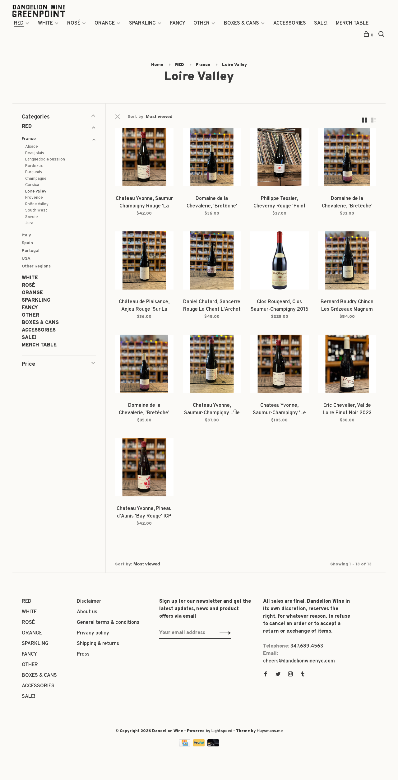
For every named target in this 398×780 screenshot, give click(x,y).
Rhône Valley (37, 204)
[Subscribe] (223, 633)
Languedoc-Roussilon (45, 159)
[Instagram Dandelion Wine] (290, 675)
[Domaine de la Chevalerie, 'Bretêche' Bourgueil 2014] (212, 158)
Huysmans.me (270, 731)
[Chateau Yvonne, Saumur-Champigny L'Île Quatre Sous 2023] (212, 365)
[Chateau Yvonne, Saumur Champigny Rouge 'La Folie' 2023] (144, 158)
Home (157, 64)
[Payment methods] (185, 745)
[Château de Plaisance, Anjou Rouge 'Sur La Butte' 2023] (144, 261)
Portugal (30, 250)
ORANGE (105, 23)
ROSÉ (73, 23)
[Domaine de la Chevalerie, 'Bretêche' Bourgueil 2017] (347, 158)
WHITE (45, 23)
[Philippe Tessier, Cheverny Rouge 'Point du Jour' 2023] (279, 158)
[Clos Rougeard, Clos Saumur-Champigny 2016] (279, 261)
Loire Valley (234, 64)
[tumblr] (302, 675)
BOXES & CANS (241, 23)
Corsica (32, 185)
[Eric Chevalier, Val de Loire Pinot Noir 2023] (347, 365)
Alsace (31, 146)
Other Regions (36, 266)
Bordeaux (34, 166)
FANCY (177, 23)
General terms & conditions (108, 623)
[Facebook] (265, 675)
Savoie (31, 217)
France (203, 64)
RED (19, 23)
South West (36, 210)
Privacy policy (93, 633)
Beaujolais (34, 153)
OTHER (201, 23)
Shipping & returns (98, 644)
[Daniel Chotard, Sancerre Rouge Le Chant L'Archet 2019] (212, 261)
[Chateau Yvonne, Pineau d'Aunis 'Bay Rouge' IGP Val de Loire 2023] (144, 468)
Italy (26, 235)
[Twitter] (277, 675)
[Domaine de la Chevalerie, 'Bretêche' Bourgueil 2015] (144, 365)
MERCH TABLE (352, 23)
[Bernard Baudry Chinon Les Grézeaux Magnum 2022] (347, 261)
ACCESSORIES (289, 23)
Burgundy (33, 172)
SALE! (321, 23)
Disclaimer (89, 601)
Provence (34, 197)
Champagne (36, 178)
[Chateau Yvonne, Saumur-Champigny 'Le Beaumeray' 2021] (279, 365)
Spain (27, 243)
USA (26, 258)
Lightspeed (221, 731)
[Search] (382, 35)
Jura (29, 223)
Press (83, 654)
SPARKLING (142, 23)
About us (87, 612)
